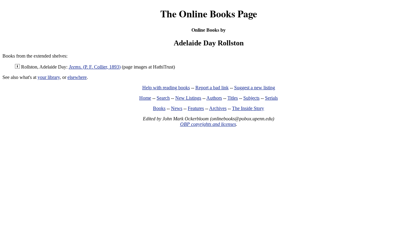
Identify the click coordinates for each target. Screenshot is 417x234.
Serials (271, 98)
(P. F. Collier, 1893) (95, 66)
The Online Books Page (208, 13)
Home (145, 98)
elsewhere (77, 77)
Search (163, 98)
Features (196, 108)
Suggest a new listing (254, 87)
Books (159, 108)
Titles (232, 98)
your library (49, 77)
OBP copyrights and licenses (208, 124)
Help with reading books (166, 87)
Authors (214, 98)
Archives (218, 108)
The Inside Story (248, 108)
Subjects (251, 98)
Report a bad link (212, 87)
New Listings (188, 98)
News (176, 108)
